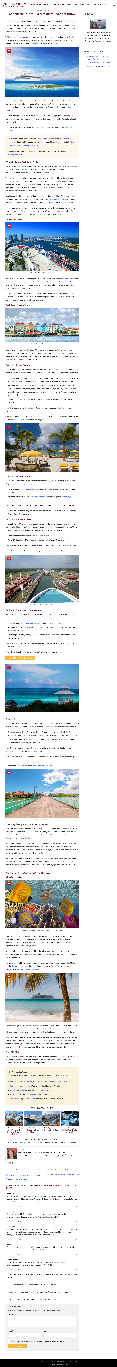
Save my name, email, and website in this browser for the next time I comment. (37, 1341)
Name (10, 1331)
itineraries (36, 116)
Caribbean (21, 166)
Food (56, 5)
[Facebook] (7, 1163)
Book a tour (14, 1094)
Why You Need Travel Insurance (33, 1081)
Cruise (67, 1170)
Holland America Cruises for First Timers (33, 1130)
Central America (60, 1170)
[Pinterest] (10, 1163)
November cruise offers (59, 199)
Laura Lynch (52, 18)
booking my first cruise (48, 139)
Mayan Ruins (34, 484)
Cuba (63, 723)
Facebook (40, 1142)
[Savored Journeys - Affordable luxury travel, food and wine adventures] (14, 4)
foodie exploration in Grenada (27, 969)
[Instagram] (12, 1163)
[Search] (114, 5)
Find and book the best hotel (21, 1086)
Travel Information (42, 10)
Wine (63, 5)
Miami (49, 489)
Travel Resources (75, 1361)
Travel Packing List (15, 1081)
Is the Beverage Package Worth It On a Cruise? (69, 1130)
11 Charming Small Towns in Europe (99, 63)
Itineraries (72, 5)
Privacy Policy (60, 1361)
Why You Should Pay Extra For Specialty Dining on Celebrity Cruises (14, 1131)
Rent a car (14, 1099)
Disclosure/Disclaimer (44, 1361)
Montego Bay (16, 966)
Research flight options (18, 1090)
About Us (47, 5)
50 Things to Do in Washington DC (98, 66)
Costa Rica (34, 497)
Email (45, 1331)
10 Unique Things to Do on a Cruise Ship (51, 1129)
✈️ (45, 1081)
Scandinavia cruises (30, 145)
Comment (12, 1314)
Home (32, 5)
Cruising (8, 1056)
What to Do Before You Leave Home (57, 1081)
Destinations (84, 5)
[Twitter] (15, 1163)
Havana (25, 765)
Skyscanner (47, 1090)
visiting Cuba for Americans (42, 765)
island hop (69, 101)
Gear (107, 5)
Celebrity (28, 838)
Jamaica (42, 497)
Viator (33, 1094)
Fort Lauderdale (66, 279)
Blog (39, 5)
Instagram (32, 1142)
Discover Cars (30, 1099)
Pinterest (23, 1142)
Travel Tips (98, 5)
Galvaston (38, 623)
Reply (77, 1206)
